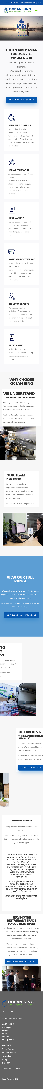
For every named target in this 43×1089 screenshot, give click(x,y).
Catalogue (6, 1027)
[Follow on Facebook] (4, 1011)
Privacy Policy (8, 1039)
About (4, 1033)
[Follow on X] (8, 1011)
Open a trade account (21, 100)
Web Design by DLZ (10, 1079)
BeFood (5, 1030)
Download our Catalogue (22, 615)
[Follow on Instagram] (12, 1011)
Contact (5, 1036)
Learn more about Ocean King (21, 961)
